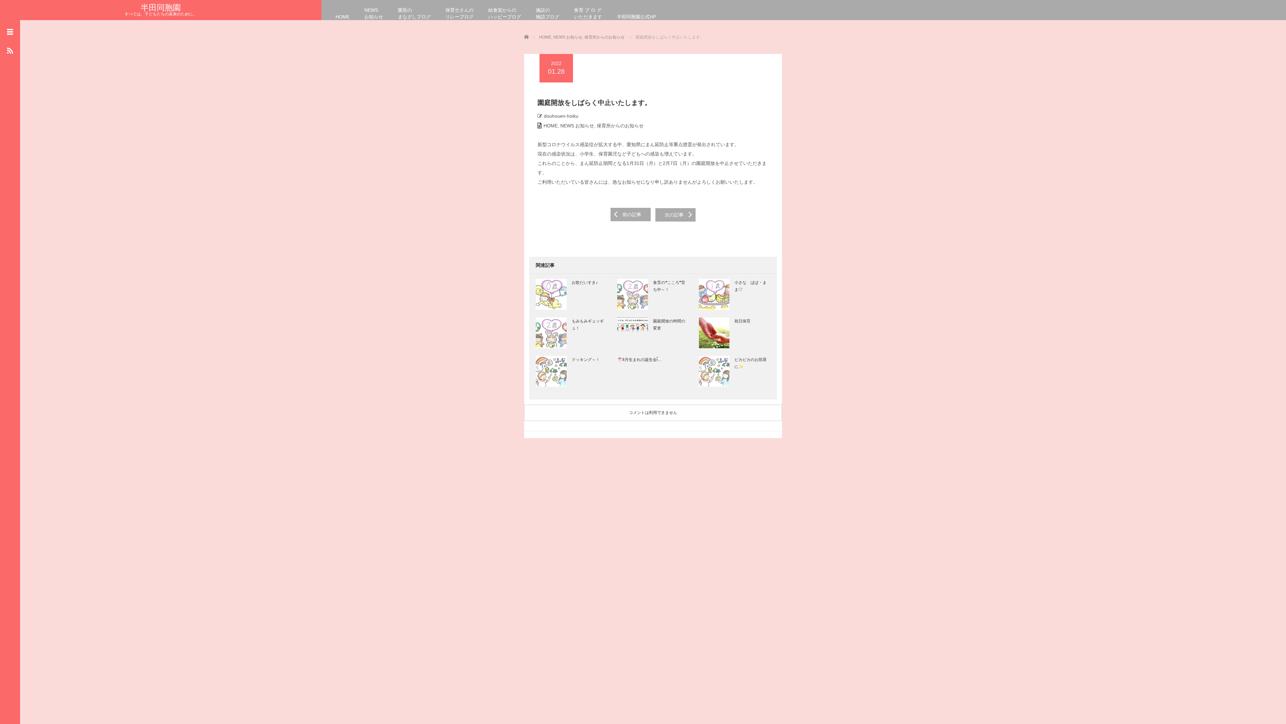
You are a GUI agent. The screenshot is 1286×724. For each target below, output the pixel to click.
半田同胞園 (161, 7)
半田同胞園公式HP (636, 16)
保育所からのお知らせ (620, 125)
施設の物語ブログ (547, 13)
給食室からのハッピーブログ (504, 13)
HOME (343, 16)
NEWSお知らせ (373, 13)
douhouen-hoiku (561, 116)
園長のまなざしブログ (414, 13)
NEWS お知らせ (577, 125)
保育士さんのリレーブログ (459, 13)
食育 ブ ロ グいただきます (588, 13)
